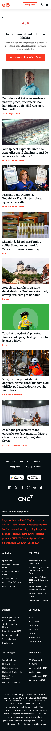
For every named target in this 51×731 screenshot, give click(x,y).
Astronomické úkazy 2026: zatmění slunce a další (38, 580)
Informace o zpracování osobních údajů (20, 713)
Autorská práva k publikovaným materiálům (24, 707)
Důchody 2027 (35, 672)
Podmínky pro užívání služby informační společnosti (25, 710)
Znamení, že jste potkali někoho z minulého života (39, 570)
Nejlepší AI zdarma (10, 668)
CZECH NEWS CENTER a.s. (35, 694)
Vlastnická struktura (34, 717)
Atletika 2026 (34, 637)
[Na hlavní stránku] (6, 4)
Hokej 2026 (33, 625)
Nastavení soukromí (15, 717)
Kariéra (38, 467)
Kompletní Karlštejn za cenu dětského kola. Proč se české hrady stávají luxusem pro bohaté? (25, 291)
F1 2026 (32, 633)
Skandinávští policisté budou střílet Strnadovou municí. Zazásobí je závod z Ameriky (21, 245)
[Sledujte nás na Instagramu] (28, 487)
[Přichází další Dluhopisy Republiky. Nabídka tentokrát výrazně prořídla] (25, 178)
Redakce (24, 461)
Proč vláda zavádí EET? (11, 631)
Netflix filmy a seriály (11, 682)
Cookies (42, 713)
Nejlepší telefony (9, 664)
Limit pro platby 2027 (38, 668)
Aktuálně (6, 553)
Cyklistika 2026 (35, 641)
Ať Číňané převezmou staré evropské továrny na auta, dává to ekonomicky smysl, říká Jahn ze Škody (24, 435)
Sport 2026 (34, 610)
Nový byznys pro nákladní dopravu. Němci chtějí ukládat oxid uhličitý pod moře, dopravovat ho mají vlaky (25, 385)
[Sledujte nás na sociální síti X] (16, 487)
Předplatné (15, 467)
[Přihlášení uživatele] (41, 4)
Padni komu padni (10, 635)
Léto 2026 (34, 553)
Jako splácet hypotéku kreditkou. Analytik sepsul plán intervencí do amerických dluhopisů (25, 152)
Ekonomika (35, 652)
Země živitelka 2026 (37, 680)
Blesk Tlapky (27, 520)
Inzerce (36, 461)
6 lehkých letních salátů (38, 600)
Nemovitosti (17, 529)
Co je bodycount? (9, 586)
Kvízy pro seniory (9, 578)
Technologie (8, 652)
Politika (6, 610)
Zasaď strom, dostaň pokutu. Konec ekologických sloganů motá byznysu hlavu (25, 337)
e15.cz (4, 17)
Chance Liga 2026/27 (15, 543)
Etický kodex (10, 724)
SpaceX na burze (9, 660)
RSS (27, 467)
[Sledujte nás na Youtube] (35, 487)
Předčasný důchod (37, 660)
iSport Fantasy (18, 524)
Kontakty (10, 461)
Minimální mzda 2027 (38, 676)
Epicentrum (7, 560)
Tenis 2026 (33, 629)
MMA (31, 617)
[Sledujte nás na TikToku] (41, 487)
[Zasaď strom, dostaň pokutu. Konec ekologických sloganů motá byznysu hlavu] (25, 317)
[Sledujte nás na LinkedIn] (10, 487)
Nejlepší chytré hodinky (12, 672)
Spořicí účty (34, 664)
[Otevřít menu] (47, 4)
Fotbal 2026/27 (35, 621)
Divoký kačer (7, 643)
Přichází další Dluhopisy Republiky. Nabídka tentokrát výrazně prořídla (22, 198)
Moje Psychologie (11, 520)
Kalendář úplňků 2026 (11, 582)
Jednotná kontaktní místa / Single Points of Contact (24, 720)
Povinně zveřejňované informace (32, 724)
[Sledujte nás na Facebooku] (22, 487)
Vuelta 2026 (34, 543)
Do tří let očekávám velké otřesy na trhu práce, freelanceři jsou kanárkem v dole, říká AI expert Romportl (23, 104)
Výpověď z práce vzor (11, 639)
